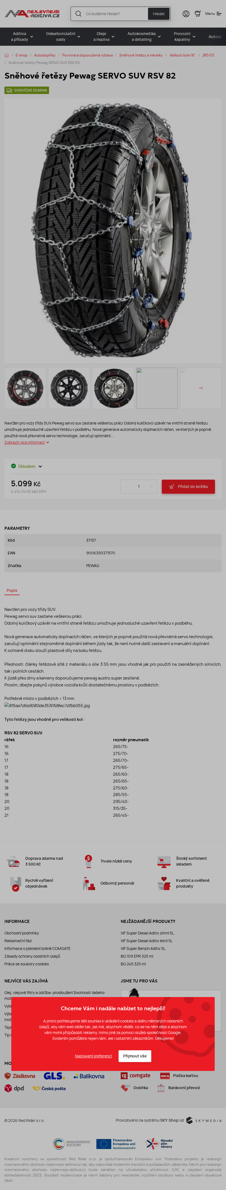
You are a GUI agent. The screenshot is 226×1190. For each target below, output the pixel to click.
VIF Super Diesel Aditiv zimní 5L (147, 933)
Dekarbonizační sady (60, 36)
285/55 (208, 55)
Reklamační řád (17, 941)
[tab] (12, 591)
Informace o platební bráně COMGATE (37, 948)
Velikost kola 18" (183, 55)
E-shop (22, 55)
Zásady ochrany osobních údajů (32, 956)
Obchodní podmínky (21, 933)
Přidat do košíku (193, 486)
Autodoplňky (44, 55)
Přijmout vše (135, 1056)
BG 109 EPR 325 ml (137, 956)
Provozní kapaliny (182, 36)
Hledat (159, 14)
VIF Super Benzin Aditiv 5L (143, 948)
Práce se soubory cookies (26, 964)
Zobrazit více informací (24, 442)
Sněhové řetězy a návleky (141, 55)
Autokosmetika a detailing (142, 36)
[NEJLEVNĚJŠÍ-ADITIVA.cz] (32, 13)
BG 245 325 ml (133, 964)
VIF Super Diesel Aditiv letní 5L (147, 941)
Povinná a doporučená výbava (87, 55)
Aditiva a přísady (19, 36)
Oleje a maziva (101, 36)
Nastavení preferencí (93, 1056)
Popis (12, 590)
